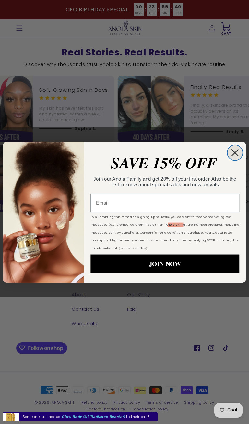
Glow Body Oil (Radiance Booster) (93, 417)
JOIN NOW (165, 263)
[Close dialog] (235, 152)
